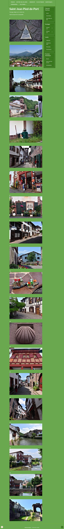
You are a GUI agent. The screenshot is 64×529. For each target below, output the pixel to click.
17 (10, 422)
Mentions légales (28, 527)
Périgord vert (47, 32)
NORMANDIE (14, 4)
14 (10, 346)
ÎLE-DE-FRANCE (40, 2)
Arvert (47, 13)
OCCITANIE (22, 4)
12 (10, 296)
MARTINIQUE (48, 2)
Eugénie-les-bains (48, 43)
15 (10, 372)
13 (10, 321)
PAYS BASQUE (49, 65)
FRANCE (13, 2)
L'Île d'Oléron (48, 15)
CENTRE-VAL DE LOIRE (21, 2)
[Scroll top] (62, 527)
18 (10, 447)
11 (10, 271)
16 (10, 397)
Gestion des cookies (35, 527)
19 (10, 473)
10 (10, 245)
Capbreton (48, 40)
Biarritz (47, 58)
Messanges (48, 46)
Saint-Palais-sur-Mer (49, 19)
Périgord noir (47, 28)
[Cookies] (2, 527)
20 (10, 498)
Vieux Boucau (48, 49)
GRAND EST (32, 2)
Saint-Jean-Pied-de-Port (49, 62)
